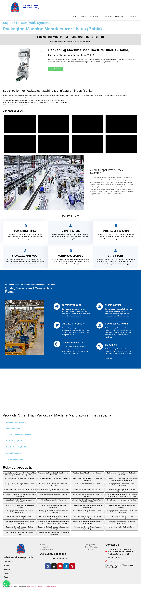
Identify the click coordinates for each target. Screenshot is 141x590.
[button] (103, 271)
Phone (43, 285)
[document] (70, 295)
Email (42, 292)
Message (44, 299)
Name (43, 278)
